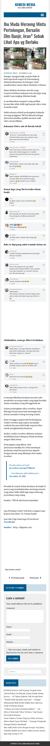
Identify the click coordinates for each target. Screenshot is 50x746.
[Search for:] (24, 671)
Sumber (8, 527)
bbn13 (15, 73)
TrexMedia (9, 522)
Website (9, 642)
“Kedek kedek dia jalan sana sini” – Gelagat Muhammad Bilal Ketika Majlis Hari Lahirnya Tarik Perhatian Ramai (23, 702)
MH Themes (36, 744)
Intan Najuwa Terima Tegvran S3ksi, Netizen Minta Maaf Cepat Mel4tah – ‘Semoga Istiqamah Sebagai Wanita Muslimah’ (25, 721)
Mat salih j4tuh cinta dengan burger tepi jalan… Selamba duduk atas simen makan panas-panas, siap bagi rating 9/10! (25, 730)
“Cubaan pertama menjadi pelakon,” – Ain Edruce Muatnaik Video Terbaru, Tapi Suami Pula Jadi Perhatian (23, 712)
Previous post (17, 577)
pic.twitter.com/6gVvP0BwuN (22, 468)
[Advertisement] (25, 321)
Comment (10, 608)
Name (9, 626)
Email (8, 634)
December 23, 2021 (17, 476)
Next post (34, 577)
